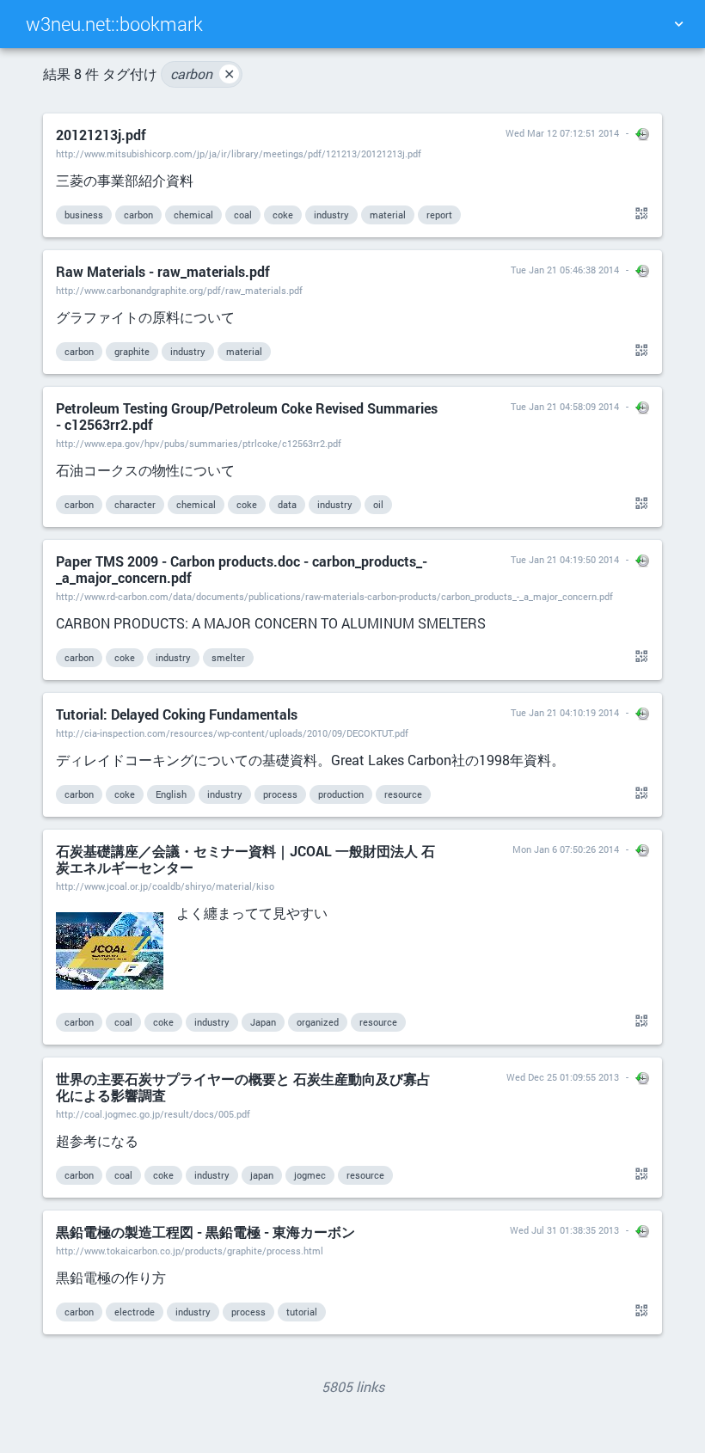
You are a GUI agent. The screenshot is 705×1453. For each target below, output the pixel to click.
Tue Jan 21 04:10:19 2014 (565, 712)
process (280, 794)
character (135, 504)
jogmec (310, 1174)
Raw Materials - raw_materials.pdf (163, 271)
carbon (202, 73)
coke (283, 214)
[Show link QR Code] (638, 214)
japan (261, 1174)
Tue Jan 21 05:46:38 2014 (565, 269)
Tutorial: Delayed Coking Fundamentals (176, 714)
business (83, 214)
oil (378, 504)
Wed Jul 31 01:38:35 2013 (564, 1229)
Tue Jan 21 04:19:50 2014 (565, 559)
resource (403, 794)
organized (318, 1021)
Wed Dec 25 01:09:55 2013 (562, 1076)
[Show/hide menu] (678, 24)
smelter (228, 657)
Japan (263, 1021)
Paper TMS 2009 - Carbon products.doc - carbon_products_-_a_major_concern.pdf (241, 569)
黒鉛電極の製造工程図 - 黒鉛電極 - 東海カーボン (205, 1231)
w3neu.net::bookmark (114, 23)
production (341, 794)
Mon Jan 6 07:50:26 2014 (565, 849)
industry (331, 214)
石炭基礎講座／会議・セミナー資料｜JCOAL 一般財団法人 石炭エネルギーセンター (245, 859)
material (388, 214)
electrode (134, 1311)
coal (243, 214)
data (287, 504)
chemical (193, 214)
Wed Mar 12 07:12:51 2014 (562, 132)
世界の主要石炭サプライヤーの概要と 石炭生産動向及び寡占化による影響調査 (243, 1086)
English (171, 794)
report (439, 214)
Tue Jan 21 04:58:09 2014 (565, 406)
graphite (132, 351)
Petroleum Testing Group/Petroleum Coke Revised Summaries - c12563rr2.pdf (247, 416)
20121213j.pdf (101, 134)
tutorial (301, 1311)
